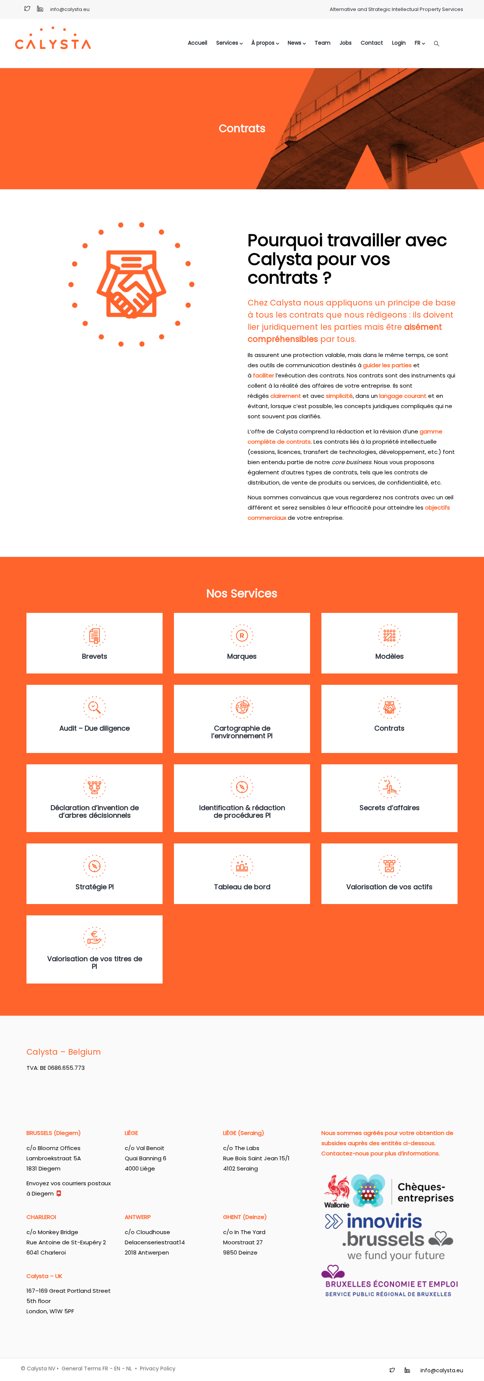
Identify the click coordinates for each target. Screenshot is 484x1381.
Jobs (346, 43)
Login (399, 43)
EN (117, 1368)
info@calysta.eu (70, 9)
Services (227, 43)
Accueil (197, 43)
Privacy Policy (157, 1368)
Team (322, 43)
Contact (372, 43)
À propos (263, 43)
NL (129, 1368)
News (294, 43)
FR (105, 1368)
